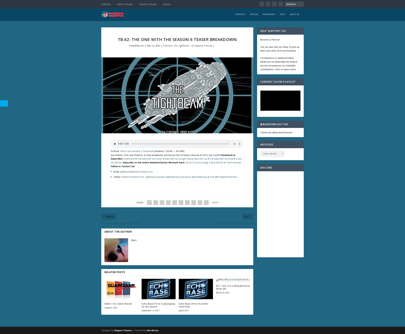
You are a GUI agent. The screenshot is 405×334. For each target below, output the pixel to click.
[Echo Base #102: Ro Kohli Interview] (196, 289)
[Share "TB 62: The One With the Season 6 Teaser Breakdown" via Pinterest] (174, 202)
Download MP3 (131, 158)
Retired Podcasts (148, 4)
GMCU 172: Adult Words (118, 303)
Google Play (207, 162)
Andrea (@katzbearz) (169, 176)
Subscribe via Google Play (178, 158)
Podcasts (106, 4)
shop (285, 46)
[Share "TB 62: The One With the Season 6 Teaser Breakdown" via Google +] (162, 202)
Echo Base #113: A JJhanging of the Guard (158, 305)
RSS (188, 162)
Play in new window (130, 151)
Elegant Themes (123, 330)
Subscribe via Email (223, 158)
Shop (282, 14)
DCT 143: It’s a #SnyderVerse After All (233, 287)
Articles (166, 4)
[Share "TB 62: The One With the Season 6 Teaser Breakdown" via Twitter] (156, 202)
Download (148, 151)
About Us (294, 14)
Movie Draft (269, 14)
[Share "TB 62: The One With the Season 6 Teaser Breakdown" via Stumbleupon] (193, 202)
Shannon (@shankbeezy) (194, 176)
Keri (142, 45)
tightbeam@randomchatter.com (136, 171)
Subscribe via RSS (203, 158)
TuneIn (229, 162)
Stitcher (220, 162)
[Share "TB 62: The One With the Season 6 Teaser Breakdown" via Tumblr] (168, 202)
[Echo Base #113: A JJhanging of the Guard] (159, 289)
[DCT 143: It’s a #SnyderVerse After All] (233, 280)
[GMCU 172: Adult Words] (121, 289)
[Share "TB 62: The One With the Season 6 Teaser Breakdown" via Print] (206, 202)
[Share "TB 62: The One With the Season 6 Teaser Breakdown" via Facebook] (149, 202)
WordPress (153, 330)
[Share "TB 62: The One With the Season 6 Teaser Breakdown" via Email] (200, 202)
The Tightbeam (148, 176)
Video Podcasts (125, 4)
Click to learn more (285, 69)
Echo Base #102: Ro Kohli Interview (193, 305)
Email (238, 162)
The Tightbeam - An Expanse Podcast (193, 45)
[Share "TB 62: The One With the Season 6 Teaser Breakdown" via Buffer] (187, 202)
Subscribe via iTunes (151, 158)
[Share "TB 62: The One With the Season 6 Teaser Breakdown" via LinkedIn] (181, 202)
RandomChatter (130, 176)
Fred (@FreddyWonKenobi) (223, 176)
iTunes (195, 162)
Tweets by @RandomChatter (276, 132)
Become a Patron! (270, 39)
